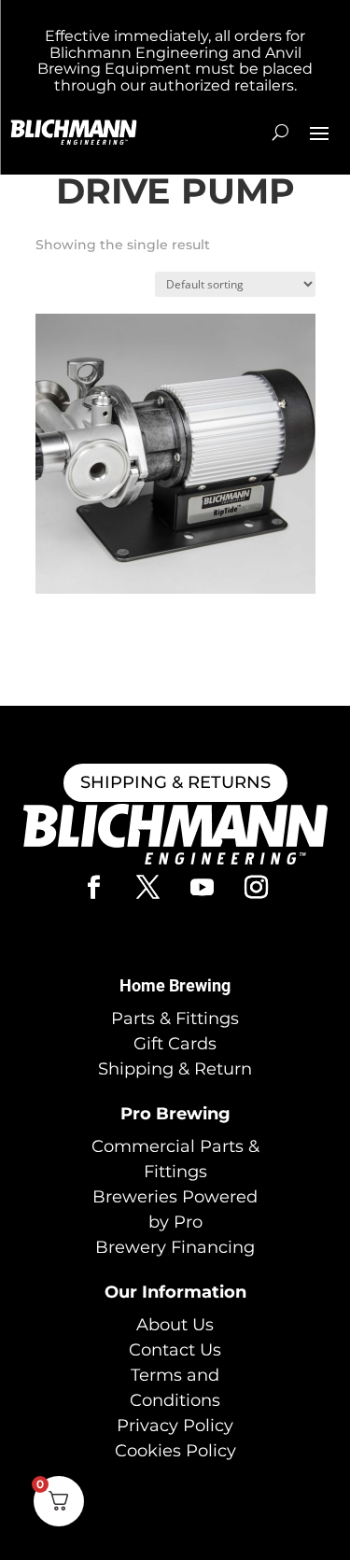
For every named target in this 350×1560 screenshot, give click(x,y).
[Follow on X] (148, 887)
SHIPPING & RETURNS (175, 782)
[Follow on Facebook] (94, 887)
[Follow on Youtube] (202, 887)
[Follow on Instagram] (256, 887)
